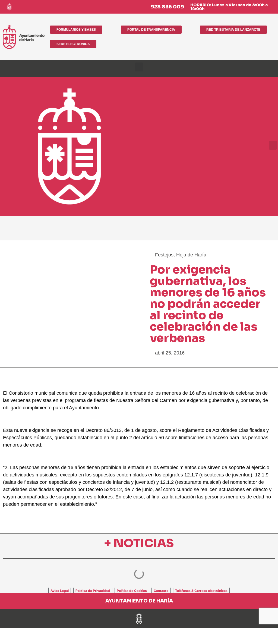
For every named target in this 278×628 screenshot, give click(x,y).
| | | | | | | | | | (139, 590)
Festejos (164, 255)
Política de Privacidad (92, 591)
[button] (139, 66)
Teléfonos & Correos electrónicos (201, 591)
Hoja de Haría (191, 255)
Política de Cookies (132, 591)
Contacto (161, 591)
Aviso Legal (59, 591)
